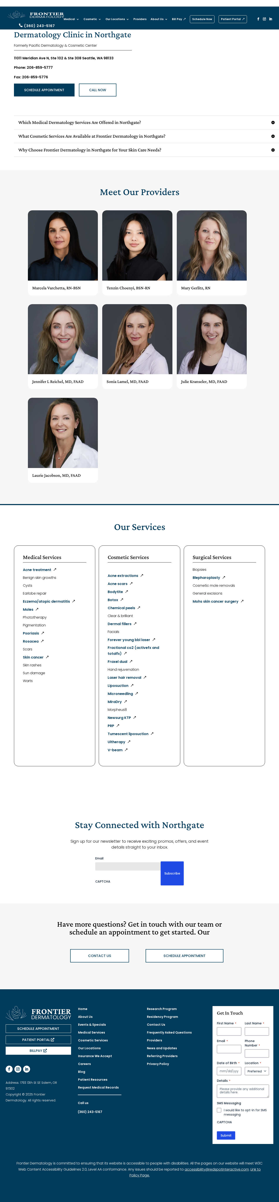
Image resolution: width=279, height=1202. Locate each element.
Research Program (162, 1009)
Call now (97, 90)
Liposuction (118, 685)
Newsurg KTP (119, 717)
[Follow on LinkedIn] (26, 1069)
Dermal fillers (119, 623)
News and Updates (162, 1048)
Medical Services (91, 1032)
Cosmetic (90, 19)
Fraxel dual (117, 661)
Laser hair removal (124, 677)
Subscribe (172, 873)
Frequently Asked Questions (169, 1032)
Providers (139, 19)
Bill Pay (177, 19)
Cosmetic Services (93, 1040)
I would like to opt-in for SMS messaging (245, 1112)
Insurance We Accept (95, 1056)
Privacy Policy (158, 1064)
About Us (157, 19)
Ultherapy (116, 741)
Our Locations (115, 19)
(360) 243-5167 (39, 25)
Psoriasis (31, 633)
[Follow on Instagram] (17, 1069)
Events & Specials (92, 1024)
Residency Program (162, 1017)
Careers (84, 1064)
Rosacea (31, 641)
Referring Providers (162, 1056)
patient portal (36, 1039)
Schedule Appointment (44, 90)
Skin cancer (33, 657)
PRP (111, 725)
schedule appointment (184, 955)
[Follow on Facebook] (9, 1069)
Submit (226, 1135)
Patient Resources (92, 1079)
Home (82, 1009)
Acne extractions (123, 575)
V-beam (115, 750)
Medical (69, 19)
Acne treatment (37, 569)
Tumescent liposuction (128, 733)
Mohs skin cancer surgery (215, 601)
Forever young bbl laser (129, 639)
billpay (36, 1050)
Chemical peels (121, 607)
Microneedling (120, 693)
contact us (99, 955)
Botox (113, 599)
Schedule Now (202, 19)
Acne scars (118, 583)
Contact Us (156, 1024)
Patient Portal (231, 19)
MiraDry (115, 701)
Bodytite (115, 591)
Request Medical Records (98, 1087)
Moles (28, 609)
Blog (81, 1072)
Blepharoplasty (206, 577)
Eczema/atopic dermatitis (46, 601)
